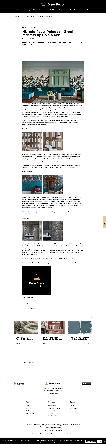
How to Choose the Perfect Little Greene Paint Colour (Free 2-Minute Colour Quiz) (24, 338)
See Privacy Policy (53, 442)
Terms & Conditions (48, 430)
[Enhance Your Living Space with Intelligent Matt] (53, 327)
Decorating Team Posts (45, 16)
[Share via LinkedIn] (31, 303)
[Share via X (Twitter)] (27, 303)
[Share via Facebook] (23, 303)
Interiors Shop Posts (29, 16)
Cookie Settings (91, 441)
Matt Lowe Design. (69, 433)
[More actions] (83, 27)
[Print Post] (39, 303)
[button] (88, 10)
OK (100, 441)
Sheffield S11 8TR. (58, 390)
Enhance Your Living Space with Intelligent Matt (51, 338)
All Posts (16, 16)
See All (90, 317)
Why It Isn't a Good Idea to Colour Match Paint (79, 338)
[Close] (104, 441)
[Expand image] (32, 141)
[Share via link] (35, 303)
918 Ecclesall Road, (48, 390)
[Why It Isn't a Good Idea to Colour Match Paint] (80, 327)
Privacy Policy (59, 430)
